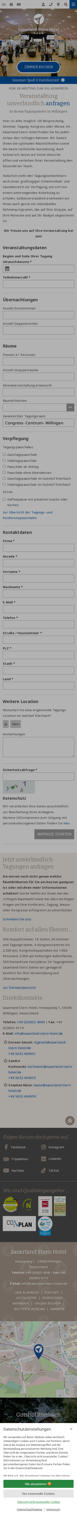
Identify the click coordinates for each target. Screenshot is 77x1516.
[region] (38, 1455)
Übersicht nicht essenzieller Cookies (38, 1502)
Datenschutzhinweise (29, 1509)
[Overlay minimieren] (71, 1429)
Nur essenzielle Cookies (38, 1493)
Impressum (53, 1509)
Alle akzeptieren (35, 1484)
